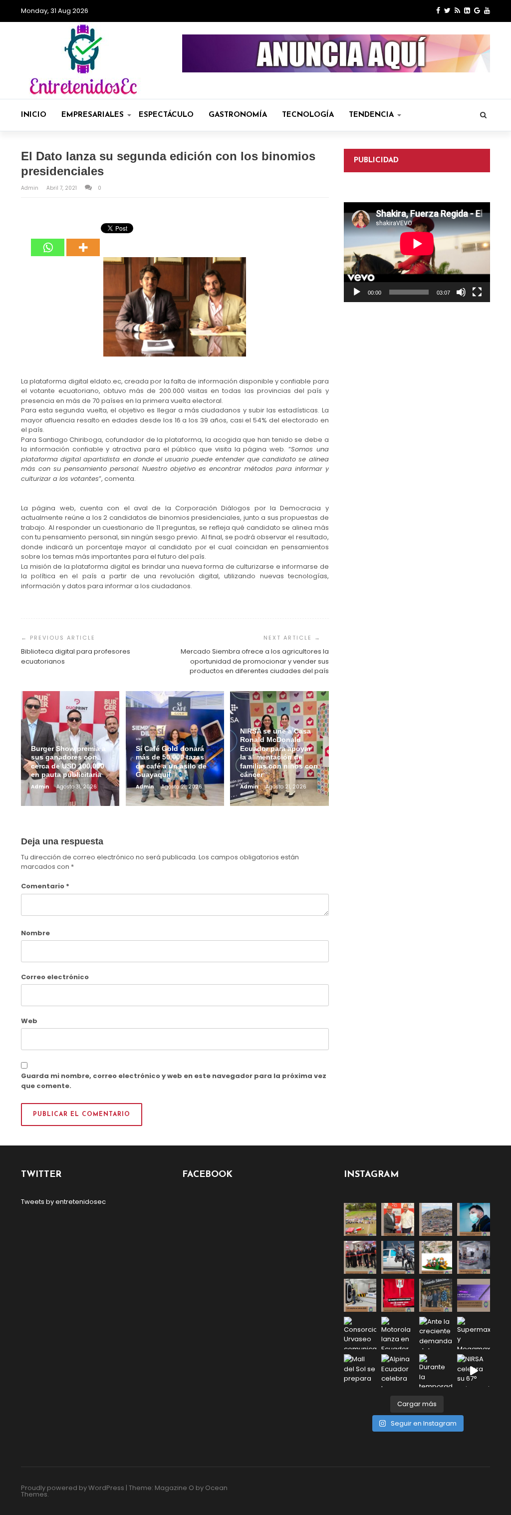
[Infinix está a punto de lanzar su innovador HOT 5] (473, 1295)
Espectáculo (166, 115)
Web (29, 1021)
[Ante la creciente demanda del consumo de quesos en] (435, 1333)
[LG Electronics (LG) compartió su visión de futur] (360, 1295)
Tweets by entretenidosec (63, 1201)
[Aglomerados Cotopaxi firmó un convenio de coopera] (397, 1219)
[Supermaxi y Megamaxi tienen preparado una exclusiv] (473, 1333)
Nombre (35, 933)
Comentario (45, 886)
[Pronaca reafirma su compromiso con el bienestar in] (360, 1219)
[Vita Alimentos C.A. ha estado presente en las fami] (473, 1257)
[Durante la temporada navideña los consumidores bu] (435, 1370)
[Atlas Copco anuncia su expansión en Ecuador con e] (397, 1257)
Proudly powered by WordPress (72, 1488)
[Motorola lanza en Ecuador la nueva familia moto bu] (397, 1333)
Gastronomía (238, 115)
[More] (83, 240)
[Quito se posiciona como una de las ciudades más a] (435, 1219)
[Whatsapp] (47, 240)
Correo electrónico (55, 977)
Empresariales (92, 115)
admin (30, 188)
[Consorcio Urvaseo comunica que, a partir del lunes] (360, 1333)
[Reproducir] (357, 292)
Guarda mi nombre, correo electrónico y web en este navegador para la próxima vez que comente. (173, 1081)
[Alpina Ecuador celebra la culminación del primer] (397, 1370)
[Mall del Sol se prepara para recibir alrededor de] (360, 1370)
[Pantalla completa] (477, 292)
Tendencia (371, 115)
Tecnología (308, 115)
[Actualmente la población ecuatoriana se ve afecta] (473, 1219)
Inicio (33, 115)
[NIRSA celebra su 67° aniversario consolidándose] (473, 1370)
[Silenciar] (461, 292)
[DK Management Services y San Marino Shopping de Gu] (435, 1257)
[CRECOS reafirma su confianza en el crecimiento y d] (360, 1257)
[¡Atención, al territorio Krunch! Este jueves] (397, 1295)
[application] (417, 252)
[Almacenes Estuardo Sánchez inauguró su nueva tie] (435, 1295)
